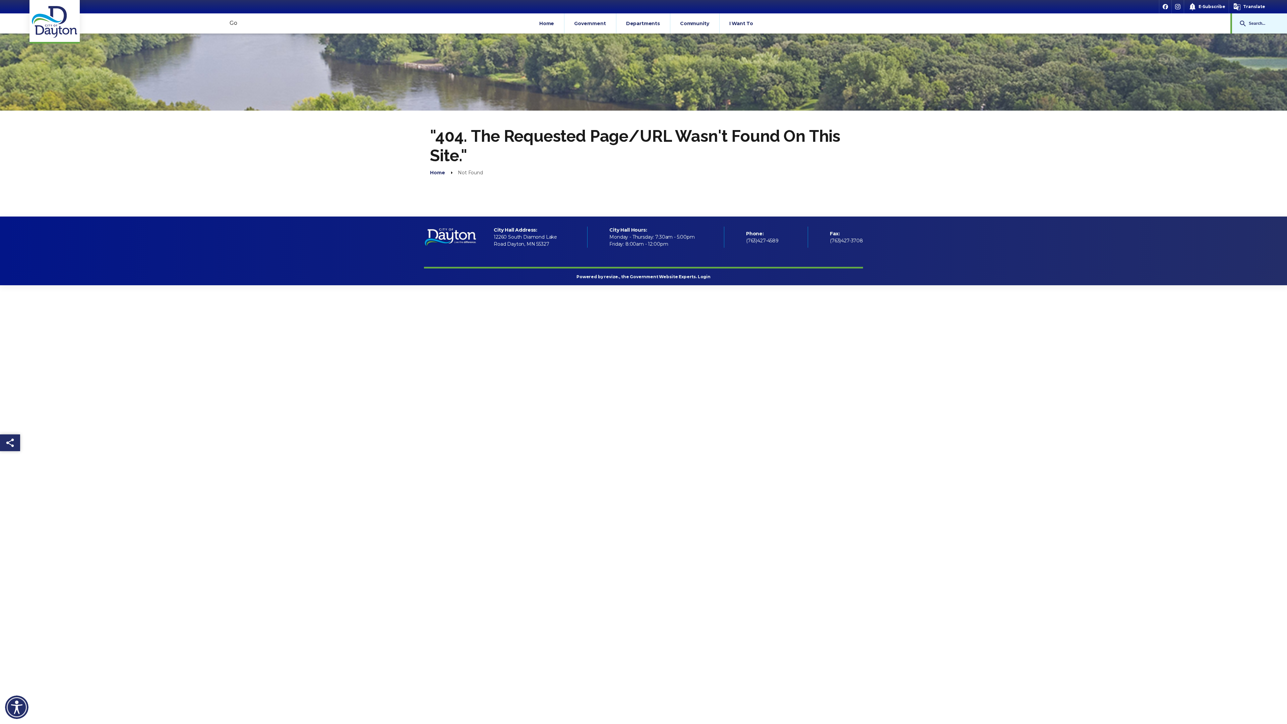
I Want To (741, 23)
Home (546, 23)
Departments (643, 23)
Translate (1254, 6)
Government (590, 23)
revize (611, 276)
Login (704, 276)
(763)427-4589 (762, 241)
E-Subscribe (1212, 6)
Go (1243, 23)
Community (694, 23)
